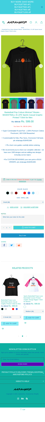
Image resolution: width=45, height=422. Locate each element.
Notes (3, 214)
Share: (3, 242)
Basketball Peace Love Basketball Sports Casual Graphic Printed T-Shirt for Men (11, 302)
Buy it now (22, 235)
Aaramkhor (17, 22)
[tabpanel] (11, 304)
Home (22, 27)
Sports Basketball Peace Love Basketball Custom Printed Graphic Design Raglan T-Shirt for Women (33, 298)
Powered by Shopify (32, 394)
